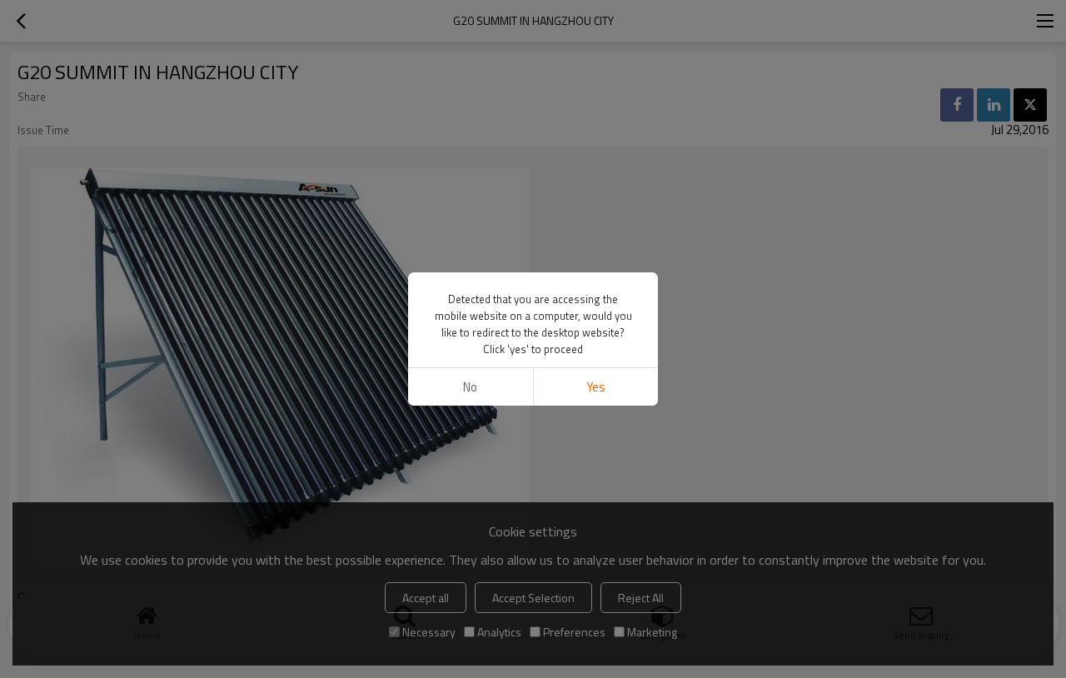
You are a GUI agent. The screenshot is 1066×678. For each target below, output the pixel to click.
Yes (595, 386)
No (470, 386)
